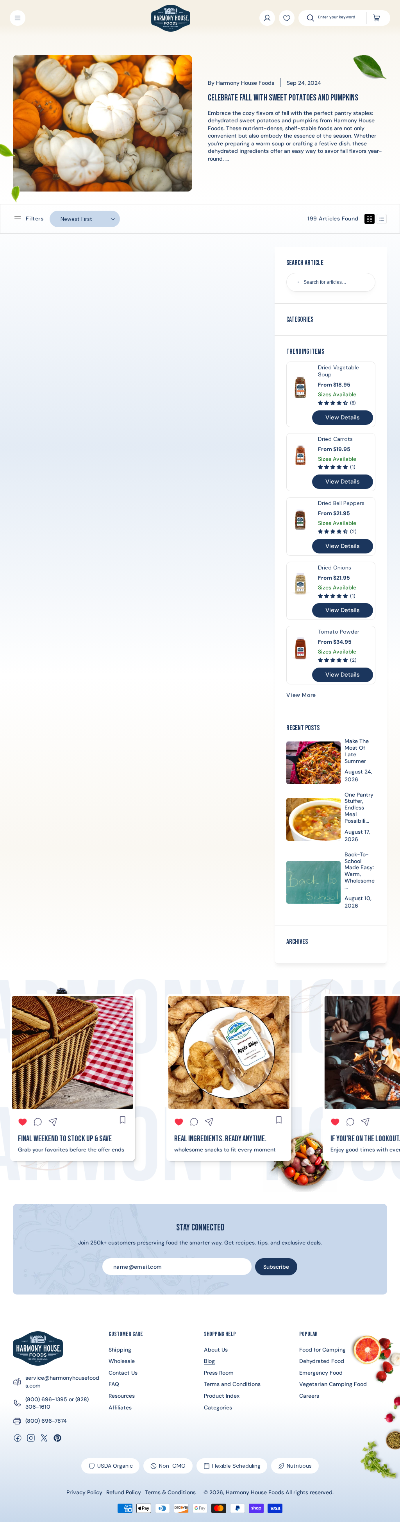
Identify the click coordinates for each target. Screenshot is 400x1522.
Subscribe (276, 1266)
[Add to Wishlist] (287, 18)
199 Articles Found (332, 218)
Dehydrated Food (321, 1360)
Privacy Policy (84, 1492)
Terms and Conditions (232, 1384)
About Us (216, 1349)
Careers (309, 1395)
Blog (209, 1360)
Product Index (221, 1395)
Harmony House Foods (255, 1492)
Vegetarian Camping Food (333, 1384)
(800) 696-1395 (46, 1399)
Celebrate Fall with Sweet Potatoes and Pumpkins (283, 98)
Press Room (219, 1372)
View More (301, 694)
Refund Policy (123, 1492)
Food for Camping (322, 1349)
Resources (122, 1395)
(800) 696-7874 (46, 1420)
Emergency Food (321, 1372)
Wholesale (122, 1360)
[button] (17, 18)
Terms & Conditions (170, 1492)
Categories (218, 1407)
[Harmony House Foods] (38, 1348)
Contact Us (123, 1372)
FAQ (114, 1384)
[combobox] (338, 18)
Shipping (120, 1349)
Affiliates (120, 1407)
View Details (342, 417)
